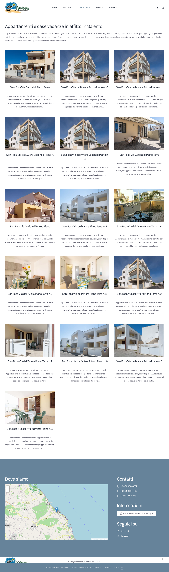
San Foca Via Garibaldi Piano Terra (29, 87)
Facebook (125, 531)
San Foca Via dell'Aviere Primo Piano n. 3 (139, 361)
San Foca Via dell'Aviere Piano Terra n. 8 (84, 294)
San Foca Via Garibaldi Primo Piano (29, 226)
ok (122, 567)
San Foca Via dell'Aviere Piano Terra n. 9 (139, 294)
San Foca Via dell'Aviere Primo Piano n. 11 (139, 87)
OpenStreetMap (103, 539)
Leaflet (93, 539)
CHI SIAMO (67, 7)
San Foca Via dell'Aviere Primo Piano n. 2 (30, 428)
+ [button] (8, 487)
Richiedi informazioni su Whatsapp (137, 513)
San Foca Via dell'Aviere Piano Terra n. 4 (139, 226)
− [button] (8, 490)
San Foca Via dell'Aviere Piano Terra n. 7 (30, 294)
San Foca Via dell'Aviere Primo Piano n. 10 (84, 87)
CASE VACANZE (84, 7)
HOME (54, 7)
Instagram (125, 536)
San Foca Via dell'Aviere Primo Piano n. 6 (84, 361)
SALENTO (99, 7)
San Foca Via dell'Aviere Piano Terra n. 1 (30, 361)
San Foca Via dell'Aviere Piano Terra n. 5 (84, 226)
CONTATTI (113, 7)
